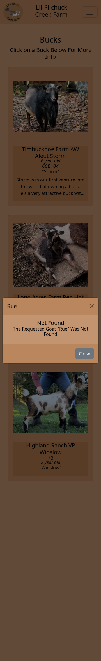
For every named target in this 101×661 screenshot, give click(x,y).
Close (84, 354)
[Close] (91, 306)
